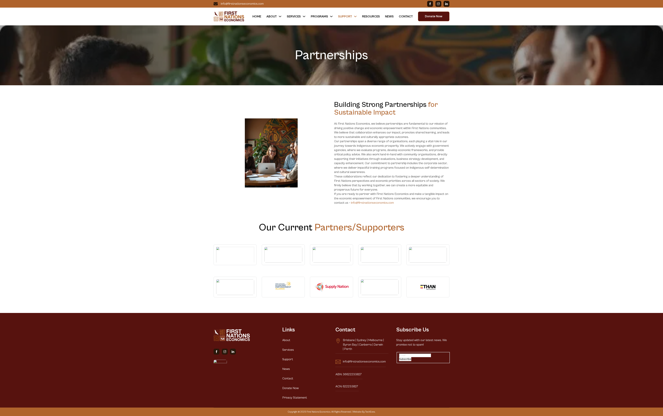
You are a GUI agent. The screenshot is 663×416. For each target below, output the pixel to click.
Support (345, 16)
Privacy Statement (294, 397)
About (271, 16)
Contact (406, 16)
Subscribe (405, 359)
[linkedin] (446, 4)
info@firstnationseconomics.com (242, 4)
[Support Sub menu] (355, 16)
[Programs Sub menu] (331, 16)
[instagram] (225, 352)
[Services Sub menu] (304, 16)
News (389, 16)
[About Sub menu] (280, 16)
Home (256, 16)
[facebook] (430, 4)
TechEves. (370, 411)
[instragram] (438, 4)
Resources (371, 16)
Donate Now (433, 16)
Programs (319, 16)
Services (294, 16)
